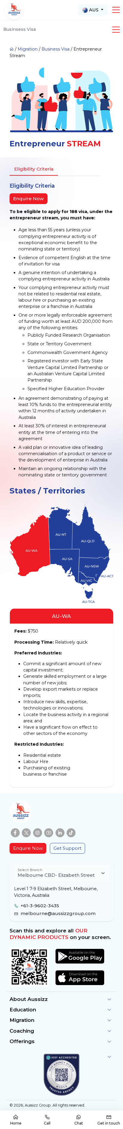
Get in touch (108, 1123)
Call (47, 1123)
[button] (116, 10)
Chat (78, 1123)
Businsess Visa (19, 29)
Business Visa (55, 49)
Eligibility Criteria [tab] (33, 169)
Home (15, 1123)
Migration (28, 49)
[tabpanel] (61, 329)
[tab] (88, 593)
